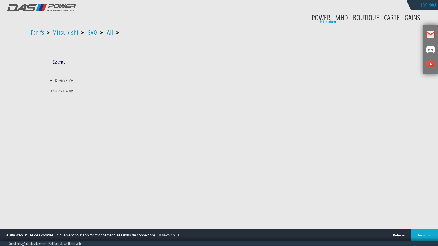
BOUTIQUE (366, 17)
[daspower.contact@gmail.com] (430, 34)
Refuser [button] (399, 235)
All (110, 32)
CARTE (391, 17)
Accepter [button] (425, 235)
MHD (341, 17)
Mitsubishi (65, 32)
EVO (92, 32)
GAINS (412, 17)
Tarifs (37, 32)
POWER (321, 17)
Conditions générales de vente (27, 243)
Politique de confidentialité (65, 243)
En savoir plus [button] (168, 235)
